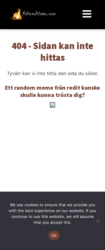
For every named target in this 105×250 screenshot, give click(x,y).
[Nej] (98, 221)
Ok (54, 235)
